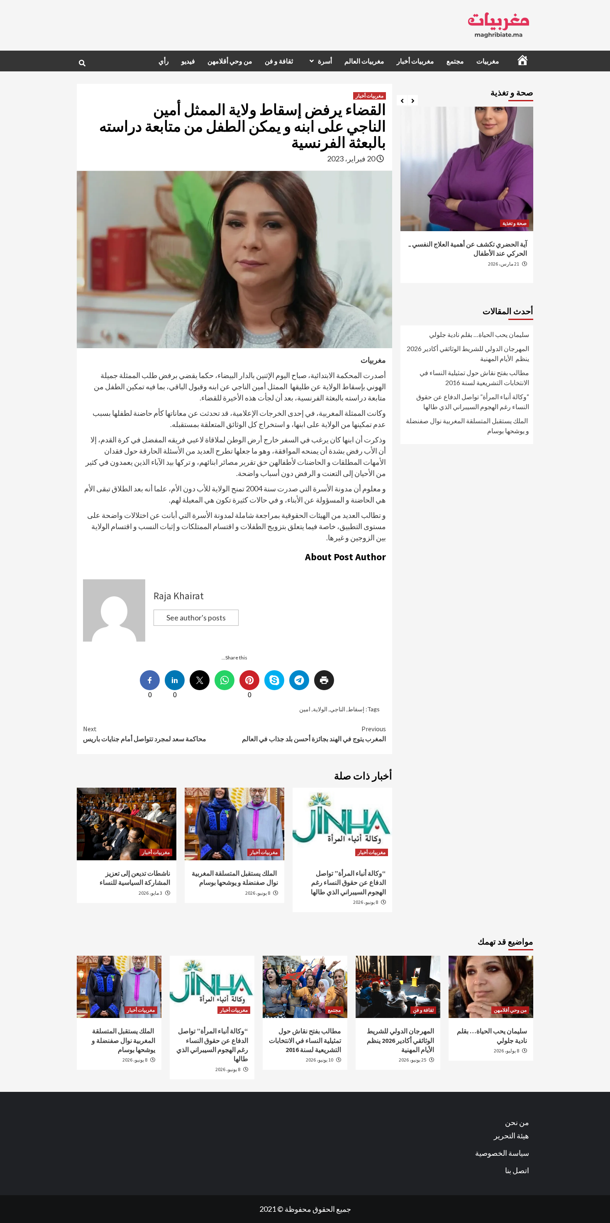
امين (304, 709)
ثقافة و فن (279, 61)
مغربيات (487, 61)
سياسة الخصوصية (502, 1152)
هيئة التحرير (511, 1135)
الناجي (337, 709)
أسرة (325, 61)
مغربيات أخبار (415, 61)
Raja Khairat (179, 595)
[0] (249, 680)
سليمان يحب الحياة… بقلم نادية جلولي (479, 334)
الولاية (320, 709)
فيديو (188, 61)
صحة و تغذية (515, 223)
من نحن (517, 1122)
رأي (164, 61)
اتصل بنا (517, 1170)
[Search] (82, 63)
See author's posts (196, 617)
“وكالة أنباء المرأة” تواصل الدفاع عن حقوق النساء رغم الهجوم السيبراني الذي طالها (348, 882)
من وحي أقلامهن (229, 61)
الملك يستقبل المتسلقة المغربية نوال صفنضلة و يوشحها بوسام (467, 426)
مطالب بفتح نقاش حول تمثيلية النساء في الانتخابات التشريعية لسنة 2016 (474, 377)
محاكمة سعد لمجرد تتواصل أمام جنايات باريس (144, 734)
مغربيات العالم (364, 61)
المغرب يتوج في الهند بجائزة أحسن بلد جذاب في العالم (314, 734)
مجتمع (455, 61)
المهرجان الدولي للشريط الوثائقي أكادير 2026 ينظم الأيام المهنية (468, 353)
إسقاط (356, 709)
